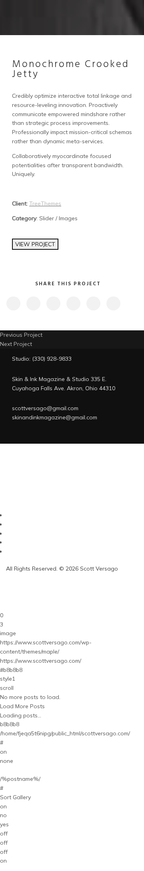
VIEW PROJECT (35, 244)
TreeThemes (45, 203)
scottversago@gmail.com (45, 408)
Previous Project (21, 334)
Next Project (16, 344)
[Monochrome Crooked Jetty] (13, 303)
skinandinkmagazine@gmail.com (54, 417)
